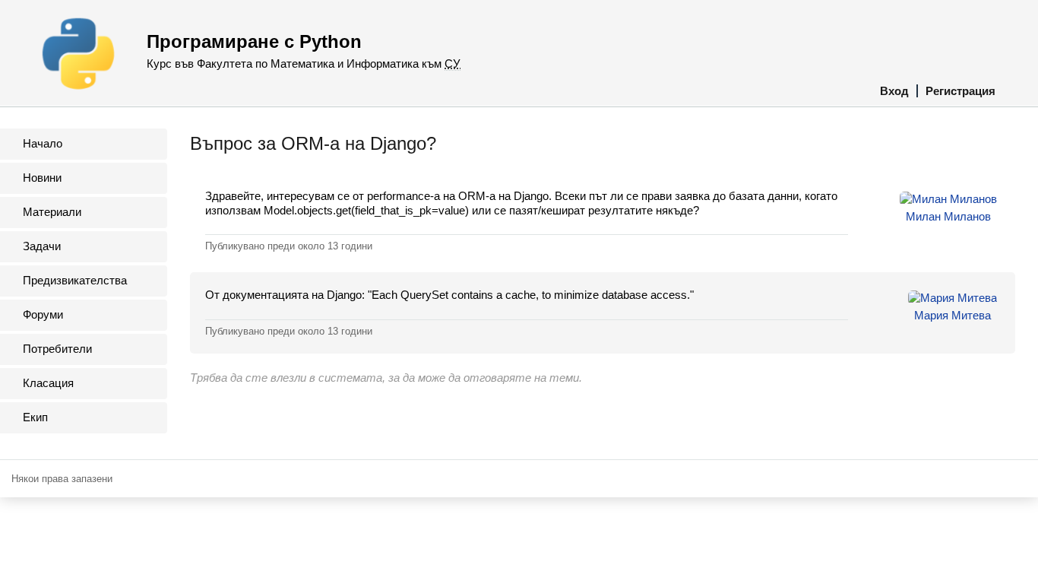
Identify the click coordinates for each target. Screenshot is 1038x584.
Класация (48, 382)
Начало (42, 143)
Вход (894, 90)
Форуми (43, 314)
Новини (42, 177)
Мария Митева (952, 315)
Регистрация (960, 90)
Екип (35, 417)
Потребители (57, 348)
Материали (52, 211)
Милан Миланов (948, 216)
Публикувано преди (288, 246)
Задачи (42, 246)
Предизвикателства (75, 280)
